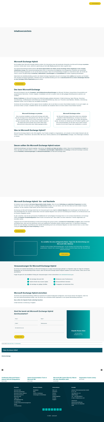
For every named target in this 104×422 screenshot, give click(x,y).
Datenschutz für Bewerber (78, 403)
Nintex (15, 404)
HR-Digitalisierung (18, 399)
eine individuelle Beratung (65, 274)
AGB (73, 405)
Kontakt (54, 398)
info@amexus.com (78, 334)
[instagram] (43, 409)
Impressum (74, 400)
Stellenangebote (56, 396)
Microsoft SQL (17, 396)
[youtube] (55, 409)
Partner (54, 393)
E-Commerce (17, 401)
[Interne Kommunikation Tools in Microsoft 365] (39, 358)
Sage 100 (16, 398)
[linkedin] (49, 409)
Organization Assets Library (87, 377)
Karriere (54, 394)
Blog (34, 391)
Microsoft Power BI (19, 394)
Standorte (54, 391)
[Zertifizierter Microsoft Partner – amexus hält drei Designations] (13, 358)
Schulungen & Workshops (39, 394)
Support (54, 399)
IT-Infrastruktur (17, 343)
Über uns (54, 390)
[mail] (57, 409)
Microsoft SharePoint (19, 391)
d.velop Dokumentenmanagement (22, 402)
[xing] (52, 409)
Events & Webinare (38, 393)
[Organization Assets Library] (90, 358)
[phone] (60, 409)
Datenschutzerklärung (77, 402)
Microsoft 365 (10, 343)
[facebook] (46, 409)
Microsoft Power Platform (20, 393)
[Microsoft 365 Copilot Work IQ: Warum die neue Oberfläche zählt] (65, 358)
